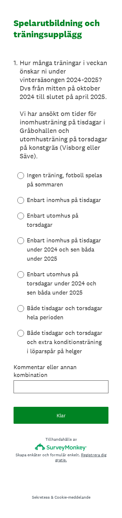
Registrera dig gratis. (80, 457)
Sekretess (41, 497)
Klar (61, 415)
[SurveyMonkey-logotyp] (61, 447)
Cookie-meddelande (72, 497)
